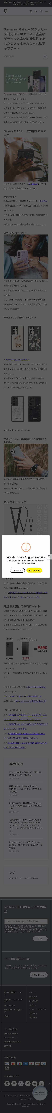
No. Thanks (17, 570)
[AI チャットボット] (49, 556)
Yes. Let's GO (34, 570)
